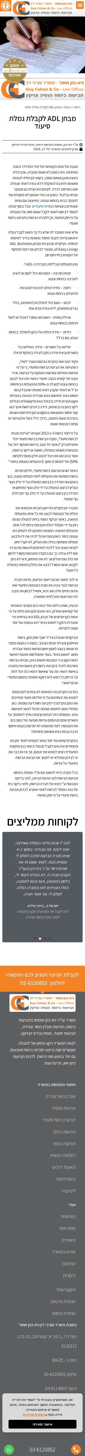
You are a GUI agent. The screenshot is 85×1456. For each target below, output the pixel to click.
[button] (80, 5)
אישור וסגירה (42, 1424)
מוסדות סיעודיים (43, 206)
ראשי (77, 107)
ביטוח (67, 107)
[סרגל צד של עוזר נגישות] (5, 5)
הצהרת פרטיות (34, 1414)
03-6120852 (33, 983)
